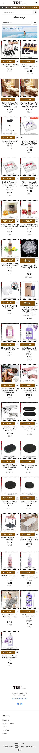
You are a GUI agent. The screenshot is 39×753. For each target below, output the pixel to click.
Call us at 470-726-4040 (19, 699)
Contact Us (5, 720)
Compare (17, 61)
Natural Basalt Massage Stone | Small (29, 502)
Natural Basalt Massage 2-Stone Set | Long (29, 428)
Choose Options (27, 260)
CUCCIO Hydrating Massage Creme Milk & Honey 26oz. (10, 225)
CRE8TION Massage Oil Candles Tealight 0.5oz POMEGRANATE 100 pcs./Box (9, 184)
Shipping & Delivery (8, 723)
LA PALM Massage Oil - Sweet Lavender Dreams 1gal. (29, 349)
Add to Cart (8, 61)
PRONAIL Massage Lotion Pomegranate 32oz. (9, 577)
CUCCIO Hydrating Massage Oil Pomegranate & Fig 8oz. (29, 225)
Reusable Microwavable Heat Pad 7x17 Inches (10, 616)
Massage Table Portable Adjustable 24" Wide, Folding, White (10, 428)
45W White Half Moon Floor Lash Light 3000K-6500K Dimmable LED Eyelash (29, 105)
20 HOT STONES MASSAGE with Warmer (10, 66)
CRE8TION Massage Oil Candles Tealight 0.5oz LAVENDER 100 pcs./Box (29, 143)
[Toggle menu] (3, 3)
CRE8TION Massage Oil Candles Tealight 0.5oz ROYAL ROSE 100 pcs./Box (29, 183)
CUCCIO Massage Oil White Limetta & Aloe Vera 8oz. (10, 264)
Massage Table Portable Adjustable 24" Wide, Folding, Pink (29, 390)
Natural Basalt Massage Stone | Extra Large (10, 466)
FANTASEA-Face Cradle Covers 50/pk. (9, 307)
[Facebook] (21, 704)
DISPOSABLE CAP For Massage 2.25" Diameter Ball (29, 267)
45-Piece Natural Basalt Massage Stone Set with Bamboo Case (29, 66)
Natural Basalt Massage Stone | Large (29, 466)
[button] (35, 22)
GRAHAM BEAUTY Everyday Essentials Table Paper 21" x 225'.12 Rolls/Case (29, 310)
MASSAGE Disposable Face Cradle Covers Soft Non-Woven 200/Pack (10, 390)
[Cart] (36, 3)
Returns (4, 727)
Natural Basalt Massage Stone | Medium (10, 502)
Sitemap (4, 733)
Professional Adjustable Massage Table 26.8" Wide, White (29, 539)
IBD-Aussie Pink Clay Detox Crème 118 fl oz (10, 349)
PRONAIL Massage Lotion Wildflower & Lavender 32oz (29, 577)
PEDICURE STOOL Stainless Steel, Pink (10, 539)
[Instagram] (17, 704)
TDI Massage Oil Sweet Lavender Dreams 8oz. (9, 657)
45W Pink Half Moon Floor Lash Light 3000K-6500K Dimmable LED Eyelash (9, 105)
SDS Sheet (5, 730)
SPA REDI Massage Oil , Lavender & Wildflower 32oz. (29, 616)
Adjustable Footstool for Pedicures (10, 142)
